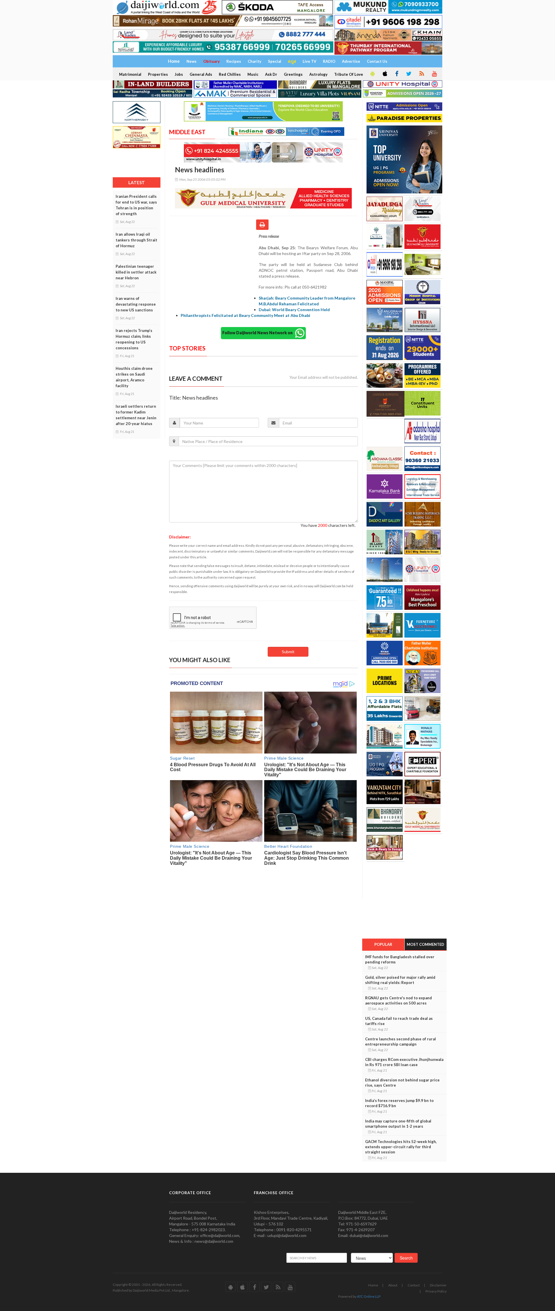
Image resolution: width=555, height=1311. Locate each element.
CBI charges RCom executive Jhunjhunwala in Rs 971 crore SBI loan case (404, 1062)
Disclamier (438, 1285)
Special (274, 61)
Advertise (351, 61)
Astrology (318, 74)
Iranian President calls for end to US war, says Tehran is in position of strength (136, 205)
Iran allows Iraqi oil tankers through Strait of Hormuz (136, 240)
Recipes (233, 61)
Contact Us (377, 61)
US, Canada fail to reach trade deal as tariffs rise (399, 1021)
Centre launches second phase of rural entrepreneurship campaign (400, 1041)
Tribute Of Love (348, 74)
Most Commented (425, 944)
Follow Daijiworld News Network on (258, 332)
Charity (254, 61)
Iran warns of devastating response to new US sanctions (136, 304)
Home (373, 1285)
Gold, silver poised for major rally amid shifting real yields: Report (400, 980)
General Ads (201, 74)
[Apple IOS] (384, 74)
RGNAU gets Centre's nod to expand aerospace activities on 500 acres (398, 1000)
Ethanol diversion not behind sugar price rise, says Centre (402, 1082)
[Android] (372, 74)
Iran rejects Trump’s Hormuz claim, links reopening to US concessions (134, 339)
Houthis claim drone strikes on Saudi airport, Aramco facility (134, 377)
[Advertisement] (214, 271)
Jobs (179, 74)
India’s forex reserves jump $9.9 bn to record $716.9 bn (399, 1103)
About (392, 1285)
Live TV (309, 61)
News (191, 61)
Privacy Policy (436, 1291)
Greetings (293, 74)
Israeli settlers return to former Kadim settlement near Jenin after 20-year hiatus (136, 415)
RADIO (329, 61)
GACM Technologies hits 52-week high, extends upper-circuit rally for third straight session (401, 1146)
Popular (383, 944)
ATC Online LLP (368, 1296)
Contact (414, 1285)
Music (252, 74)
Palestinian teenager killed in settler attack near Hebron (136, 272)
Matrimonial (130, 74)
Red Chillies (230, 74)
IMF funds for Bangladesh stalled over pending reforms (399, 959)
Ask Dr (271, 74)
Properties (158, 74)
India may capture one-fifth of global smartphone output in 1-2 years (398, 1124)
